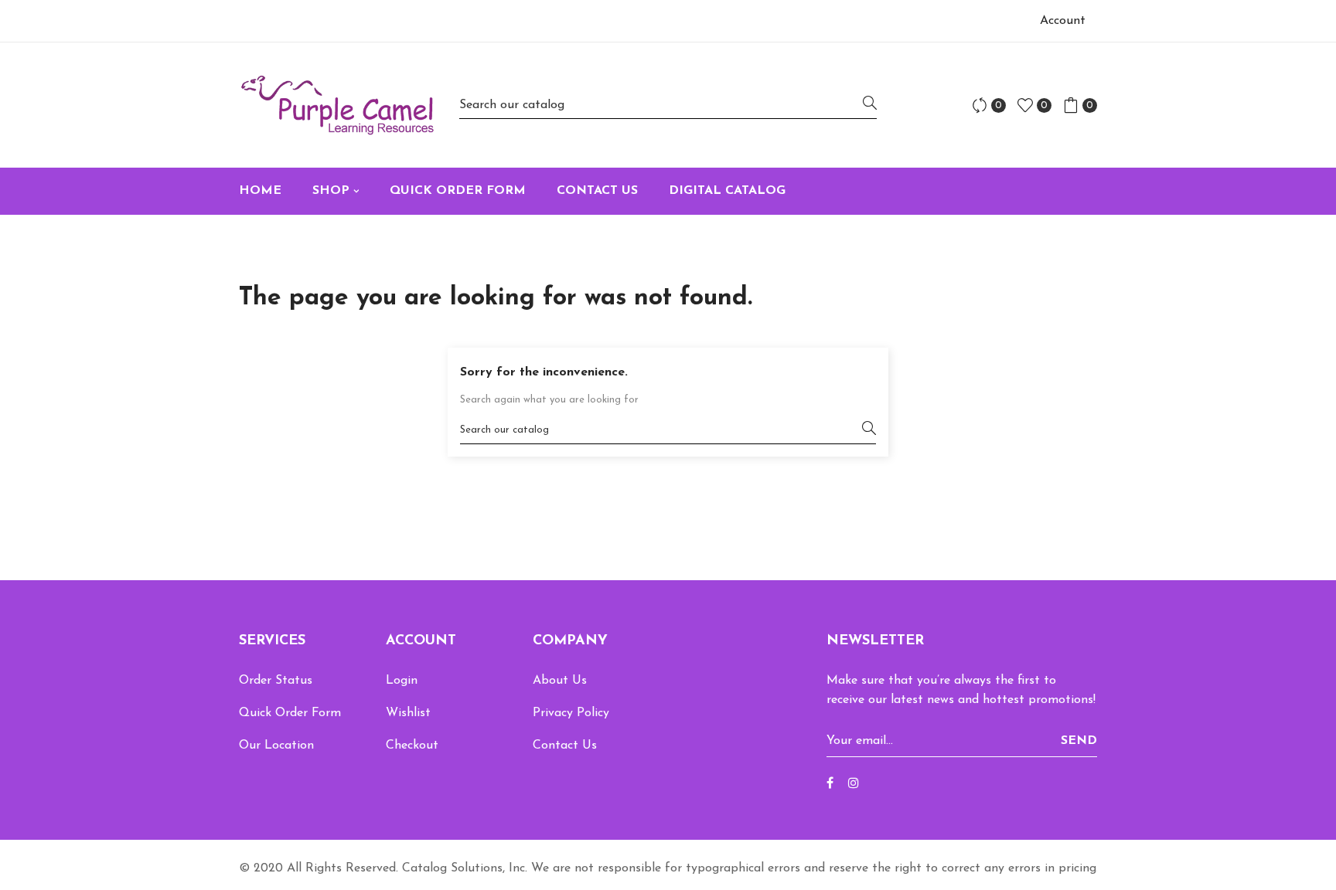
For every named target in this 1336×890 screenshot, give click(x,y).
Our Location (276, 745)
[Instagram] (853, 784)
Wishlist (408, 713)
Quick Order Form (290, 713)
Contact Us (565, 745)
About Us (560, 680)
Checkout (412, 745)
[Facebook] (829, 784)
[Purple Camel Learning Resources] (337, 105)
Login (402, 680)
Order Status (275, 680)
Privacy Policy (571, 713)
